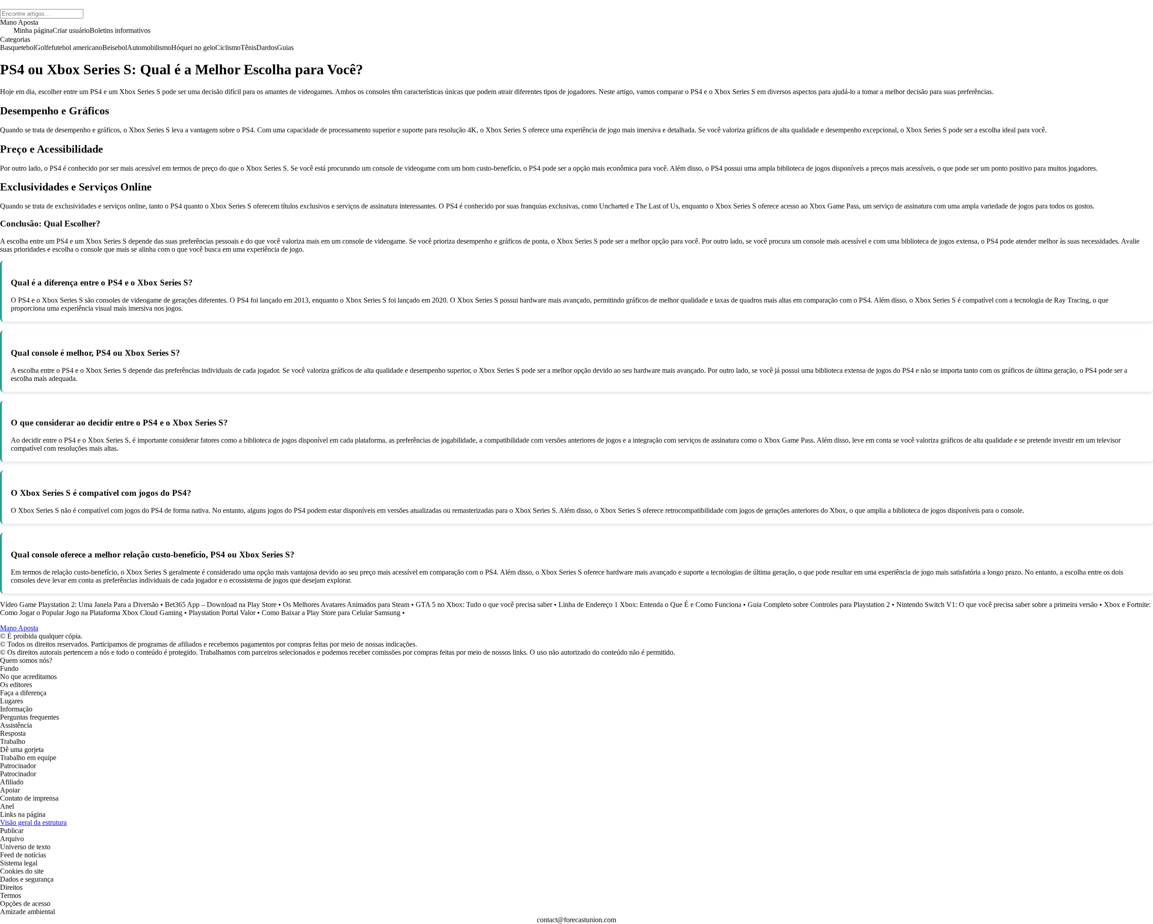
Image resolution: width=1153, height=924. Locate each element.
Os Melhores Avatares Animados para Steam (346, 604)
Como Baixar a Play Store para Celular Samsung (331, 612)
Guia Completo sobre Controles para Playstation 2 (820, 604)
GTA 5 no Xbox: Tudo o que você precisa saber (484, 604)
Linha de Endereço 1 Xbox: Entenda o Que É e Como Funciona (649, 604)
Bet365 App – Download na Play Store (221, 604)
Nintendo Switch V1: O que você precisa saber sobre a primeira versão (997, 604)
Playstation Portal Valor (222, 612)
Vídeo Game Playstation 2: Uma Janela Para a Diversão (79, 604)
